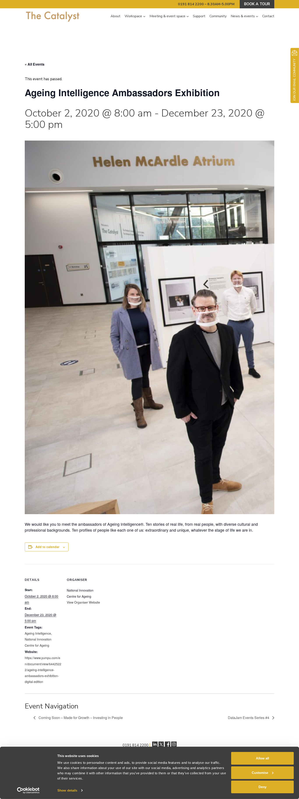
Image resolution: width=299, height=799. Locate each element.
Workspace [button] (133, 16)
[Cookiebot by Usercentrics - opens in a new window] (28, 790)
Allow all (262, 758)
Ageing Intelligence (38, 633)
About (115, 16)
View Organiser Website (83, 602)
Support (199, 16)
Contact (268, 16)
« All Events (34, 64)
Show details (67, 790)
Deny (262, 787)
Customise (260, 772)
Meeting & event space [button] (167, 16)
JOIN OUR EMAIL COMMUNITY (294, 80)
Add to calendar (47, 547)
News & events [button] (243, 16)
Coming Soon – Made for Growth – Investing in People (80, 717)
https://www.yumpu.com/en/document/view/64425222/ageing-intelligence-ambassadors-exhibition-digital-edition (43, 670)
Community (218, 16)
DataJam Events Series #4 (249, 717)
